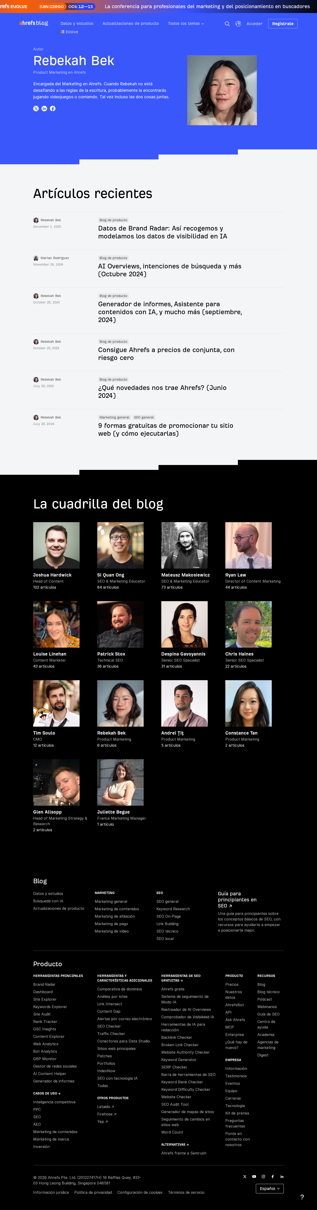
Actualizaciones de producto (131, 23)
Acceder (254, 23)
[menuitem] (191, 25)
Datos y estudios (77, 23)
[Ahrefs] (27, 23)
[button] (227, 24)
